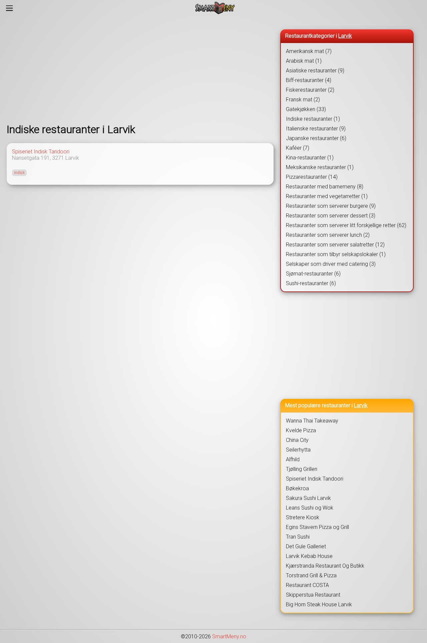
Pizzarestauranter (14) (312, 177)
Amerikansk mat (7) (309, 51)
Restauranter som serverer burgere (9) (331, 206)
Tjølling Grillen (301, 469)
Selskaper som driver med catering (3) (331, 264)
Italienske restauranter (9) (316, 128)
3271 (58, 158)
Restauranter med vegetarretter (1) (327, 196)
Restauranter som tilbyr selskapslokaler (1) (336, 254)
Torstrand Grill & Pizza (311, 575)
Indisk (19, 172)
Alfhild (293, 459)
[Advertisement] (140, 69)
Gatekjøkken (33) (306, 109)
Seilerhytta (298, 450)
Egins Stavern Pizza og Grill (317, 527)
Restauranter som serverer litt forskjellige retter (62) (346, 225)
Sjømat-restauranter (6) (313, 273)
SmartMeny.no (229, 636)
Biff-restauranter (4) (308, 80)
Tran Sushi (298, 537)
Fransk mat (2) (303, 99)
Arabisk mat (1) (304, 61)
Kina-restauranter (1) (310, 157)
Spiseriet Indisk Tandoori (40, 151)
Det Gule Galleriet (306, 546)
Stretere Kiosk (302, 517)
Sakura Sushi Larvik (308, 498)
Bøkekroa (297, 488)
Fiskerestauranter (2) (310, 90)
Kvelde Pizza (301, 430)
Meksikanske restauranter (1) (320, 167)
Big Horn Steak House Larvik (319, 604)
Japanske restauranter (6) (316, 138)
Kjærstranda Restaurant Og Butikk (325, 566)
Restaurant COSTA (307, 585)
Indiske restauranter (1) (313, 119)
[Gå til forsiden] (215, 8)
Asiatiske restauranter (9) (315, 70)
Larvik (72, 158)
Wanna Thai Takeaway (312, 421)
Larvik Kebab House (309, 556)
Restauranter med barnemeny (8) (324, 186)
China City (297, 440)
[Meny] (9, 8)
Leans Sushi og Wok (309, 508)
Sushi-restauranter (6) (311, 283)
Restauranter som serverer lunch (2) (328, 235)
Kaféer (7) (297, 148)
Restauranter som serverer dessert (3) (330, 215)
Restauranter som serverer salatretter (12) (335, 244)
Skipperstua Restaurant (313, 595)
